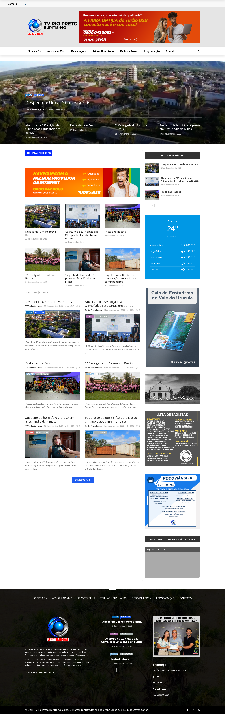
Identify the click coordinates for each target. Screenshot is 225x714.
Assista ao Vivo (56, 51)
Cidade (29, 95)
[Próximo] (152, 205)
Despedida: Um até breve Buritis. (40, 233)
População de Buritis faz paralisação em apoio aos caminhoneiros (120, 278)
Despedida (38, 95)
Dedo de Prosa (129, 51)
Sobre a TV (34, 51)
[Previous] (147, 205)
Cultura (30, 374)
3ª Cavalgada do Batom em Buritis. (132, 127)
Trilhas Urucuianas (103, 51)
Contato (170, 51)
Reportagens (78, 51)
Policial (30, 432)
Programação (152, 51)
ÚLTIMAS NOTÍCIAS (39, 153)
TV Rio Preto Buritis (34, 109)
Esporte (89, 316)
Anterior (32, 292)
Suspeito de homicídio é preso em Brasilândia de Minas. (180, 127)
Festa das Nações (81, 125)
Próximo (43, 292)
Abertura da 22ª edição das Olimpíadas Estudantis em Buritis (43, 129)
